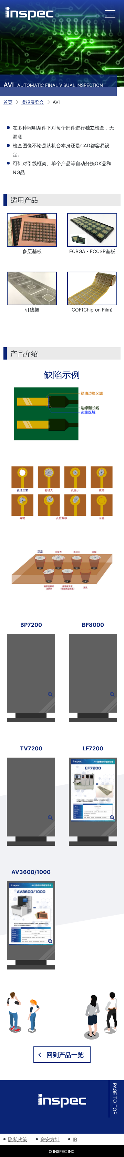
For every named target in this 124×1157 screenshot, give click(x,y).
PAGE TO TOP (115, 1099)
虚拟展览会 (32, 102)
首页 (7, 102)
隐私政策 (17, 1139)
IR (75, 1139)
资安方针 (50, 1139)
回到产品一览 (65, 1054)
